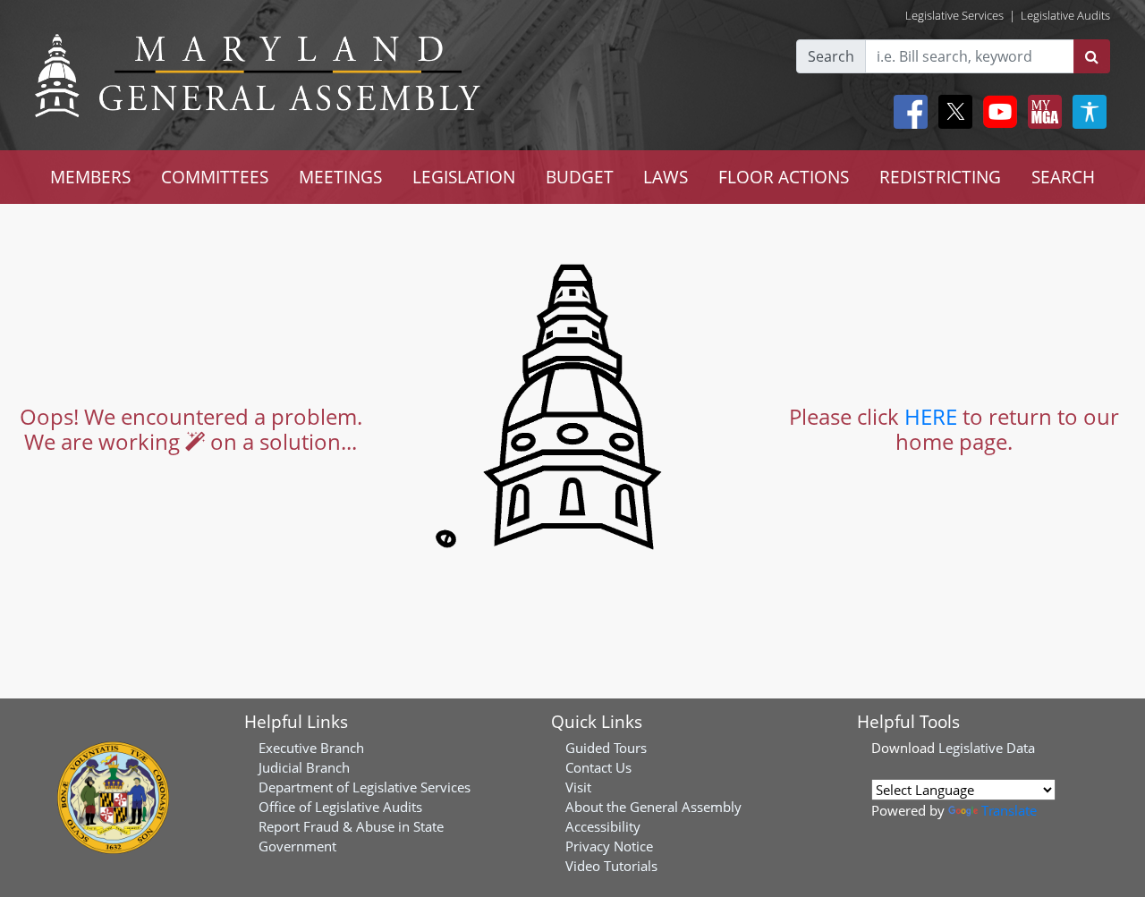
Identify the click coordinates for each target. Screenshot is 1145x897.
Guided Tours (606, 748)
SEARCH (1063, 176)
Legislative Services (954, 15)
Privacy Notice (609, 846)
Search (831, 56)
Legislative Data (986, 748)
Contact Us (598, 767)
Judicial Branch (304, 767)
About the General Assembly (653, 807)
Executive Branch (311, 748)
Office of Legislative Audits (340, 807)
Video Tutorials (611, 866)
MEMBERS (90, 176)
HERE (930, 416)
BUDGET (580, 176)
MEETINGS (340, 176)
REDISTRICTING (940, 176)
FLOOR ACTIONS (783, 176)
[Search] (1091, 56)
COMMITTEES (214, 176)
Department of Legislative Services (365, 787)
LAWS (665, 176)
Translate (1009, 810)
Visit (578, 787)
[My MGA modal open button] (1041, 112)
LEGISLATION (463, 176)
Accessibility (602, 826)
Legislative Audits (1065, 15)
